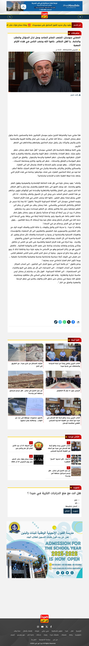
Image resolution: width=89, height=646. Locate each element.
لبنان (72, 631)
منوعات (37, 631)
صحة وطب (17, 631)
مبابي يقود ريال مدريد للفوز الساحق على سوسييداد (62, 25)
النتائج (67, 511)
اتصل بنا (33, 639)
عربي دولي (45, 631)
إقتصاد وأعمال (27, 631)
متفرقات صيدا (54, 634)
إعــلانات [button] (38, 634)
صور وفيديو (21, 634)
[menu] (80, 17)
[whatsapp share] (64, 322)
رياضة (71, 634)
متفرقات (64, 634)
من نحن (55, 639)
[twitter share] (69, 322)
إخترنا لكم (30, 634)
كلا (76, 503)
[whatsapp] (56, 322)
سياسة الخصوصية (44, 639)
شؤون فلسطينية (57, 631)
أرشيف (12, 634)
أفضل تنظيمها (71, 506)
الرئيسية (78, 631)
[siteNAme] (44, 15)
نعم (75, 500)
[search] (10, 17)
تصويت (75, 511)
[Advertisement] (44, 114)
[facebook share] (73, 322)
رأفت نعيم (75, 95)
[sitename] (44, 619)
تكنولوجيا (78, 634)
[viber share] (60, 322)
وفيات (45, 634)
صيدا (66, 631)
